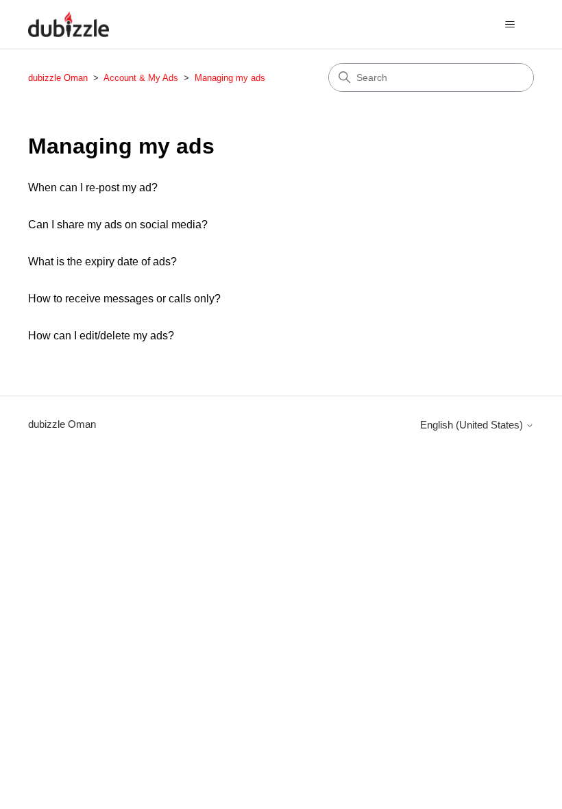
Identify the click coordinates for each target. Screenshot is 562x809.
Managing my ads (230, 78)
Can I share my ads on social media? (118, 224)
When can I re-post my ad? (93, 187)
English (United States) (473, 425)
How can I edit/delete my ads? (101, 335)
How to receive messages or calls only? (124, 298)
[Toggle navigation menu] (509, 25)
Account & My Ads (142, 78)
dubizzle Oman (58, 78)
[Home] (68, 24)
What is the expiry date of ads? (102, 261)
